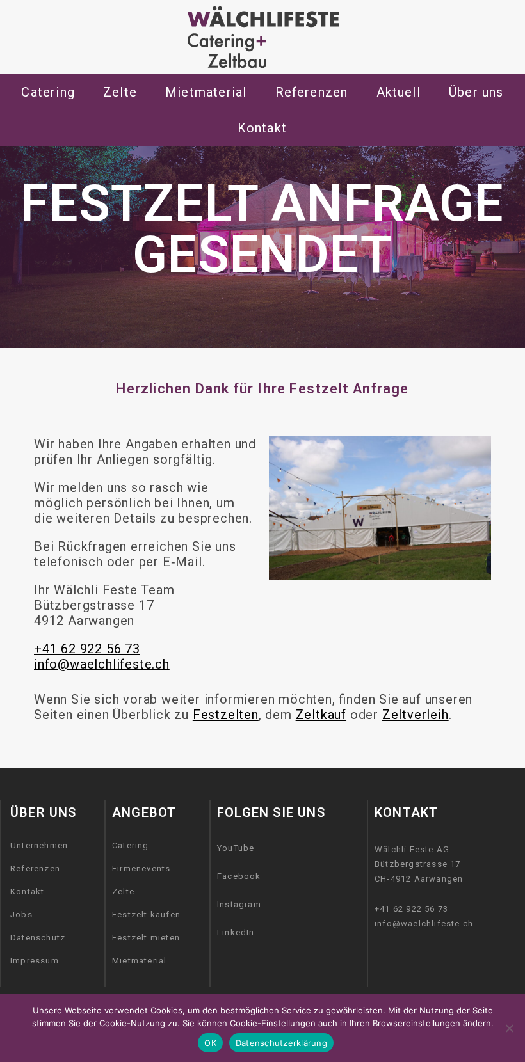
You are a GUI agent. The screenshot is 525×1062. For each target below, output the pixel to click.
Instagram (239, 904)
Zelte (123, 891)
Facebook (239, 876)
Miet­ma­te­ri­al (205, 92)
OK (210, 1043)
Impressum (34, 960)
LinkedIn (236, 932)
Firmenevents (141, 868)
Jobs (21, 914)
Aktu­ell (398, 92)
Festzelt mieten (146, 937)
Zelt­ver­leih (415, 714)
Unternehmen (39, 845)
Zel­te (120, 92)
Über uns (476, 92)
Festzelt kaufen (146, 914)
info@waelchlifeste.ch (102, 664)
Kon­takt (262, 128)
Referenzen (35, 868)
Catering (48, 92)
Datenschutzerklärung (281, 1043)
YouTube (235, 848)
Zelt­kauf (321, 714)
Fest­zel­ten (226, 714)
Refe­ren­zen (311, 92)
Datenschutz (37, 937)
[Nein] (509, 1028)
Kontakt (27, 891)
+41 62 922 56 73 (87, 648)
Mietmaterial (139, 960)
